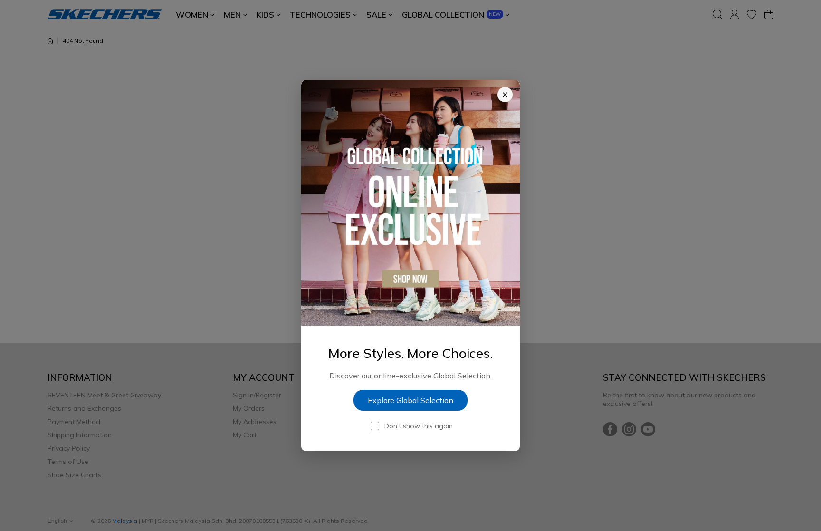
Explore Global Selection (410, 400)
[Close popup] (505, 94)
